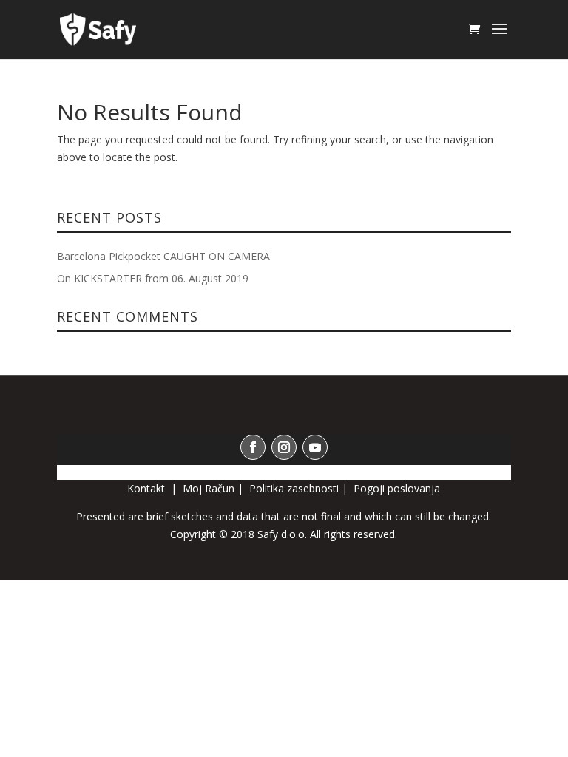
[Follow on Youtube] (315, 447)
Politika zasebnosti (294, 488)
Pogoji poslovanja (397, 488)
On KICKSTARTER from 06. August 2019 (152, 278)
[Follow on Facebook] (253, 447)
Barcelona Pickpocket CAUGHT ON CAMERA (163, 256)
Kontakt (147, 488)
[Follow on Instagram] (284, 447)
